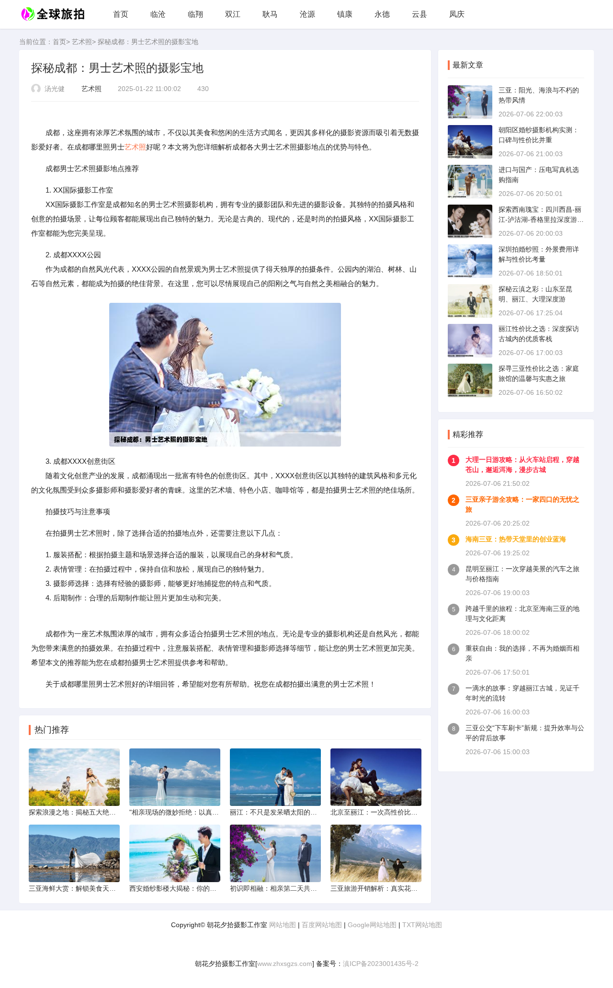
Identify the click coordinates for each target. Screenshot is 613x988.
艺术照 (82, 42)
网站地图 (282, 925)
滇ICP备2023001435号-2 (381, 963)
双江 (232, 14)
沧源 (307, 14)
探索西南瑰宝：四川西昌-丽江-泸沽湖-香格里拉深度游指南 (541, 219)
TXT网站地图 (422, 925)
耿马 (270, 14)
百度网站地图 (322, 925)
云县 (419, 14)
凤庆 (457, 14)
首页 (120, 14)
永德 (382, 14)
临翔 (195, 14)
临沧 (158, 14)
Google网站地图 (372, 925)
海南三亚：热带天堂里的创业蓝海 (515, 539)
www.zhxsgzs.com (284, 963)
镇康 (344, 14)
